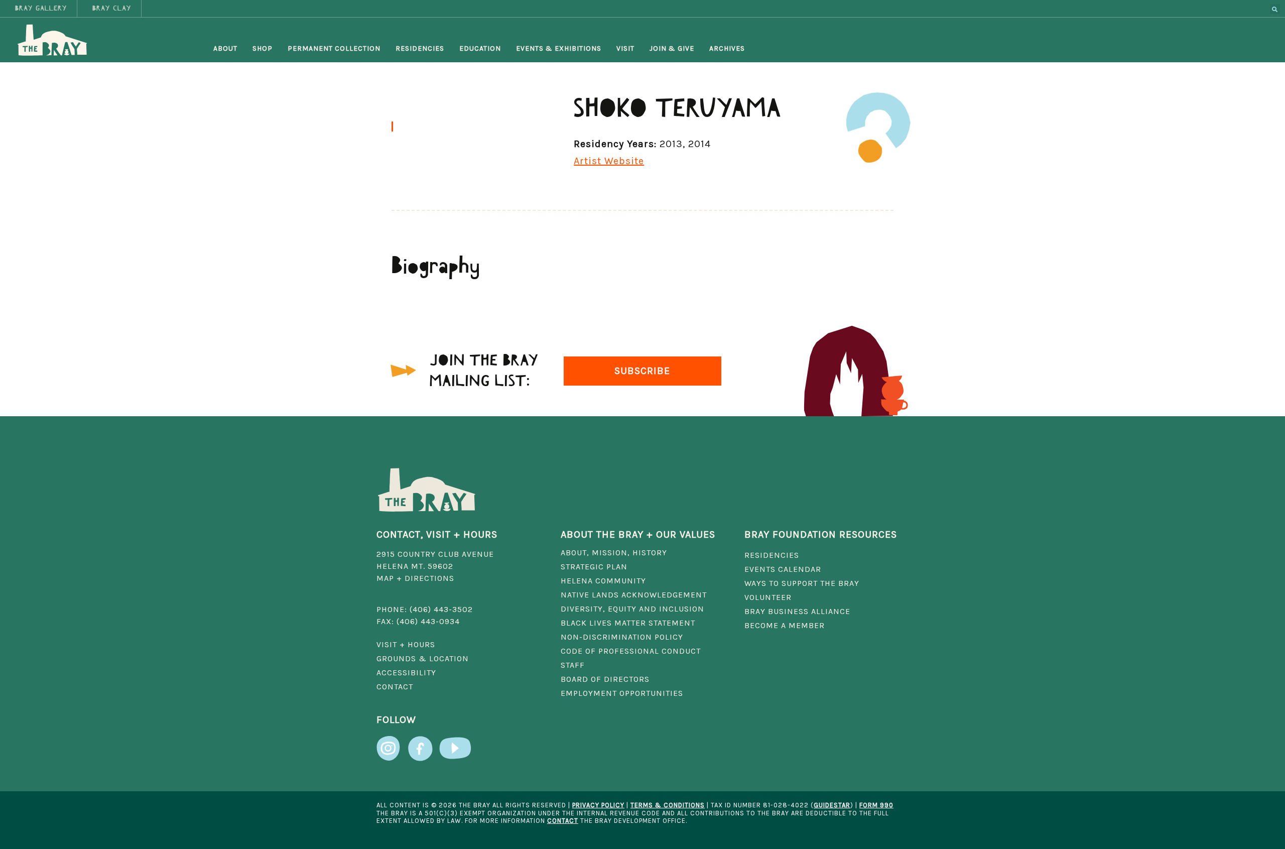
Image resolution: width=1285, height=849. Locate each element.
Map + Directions (415, 578)
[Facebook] (420, 743)
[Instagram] (389, 743)
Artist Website (609, 161)
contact (562, 820)
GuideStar (832, 805)
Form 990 (876, 805)
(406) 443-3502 (441, 609)
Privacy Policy (598, 805)
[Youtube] (455, 743)
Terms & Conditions (667, 805)
